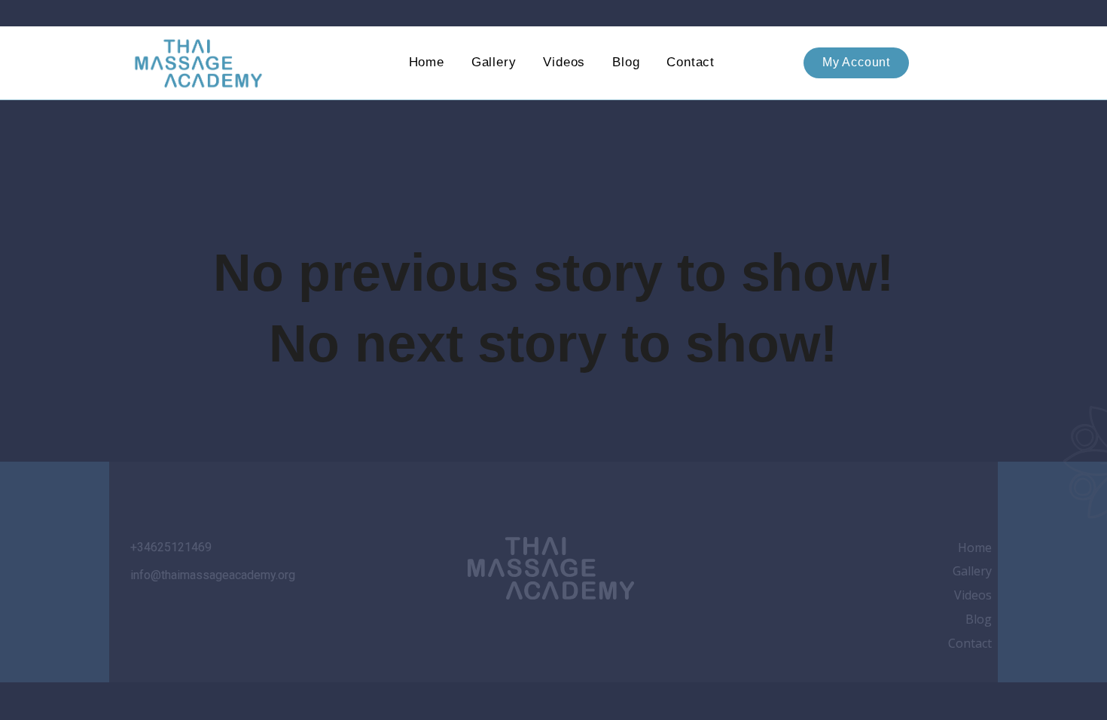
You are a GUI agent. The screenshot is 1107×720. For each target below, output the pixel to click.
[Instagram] (470, 630)
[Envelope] (631, 630)
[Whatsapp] (591, 630)
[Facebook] (510, 630)
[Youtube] (550, 630)
